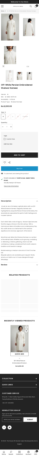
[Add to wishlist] (4, 162)
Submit (30, 420)
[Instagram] (10, 427)
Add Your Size (8, 144)
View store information (11, 186)
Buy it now (19, 168)
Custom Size (10, 139)
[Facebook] (4, 427)
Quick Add (19, 354)
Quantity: (4, 122)
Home (2, 11)
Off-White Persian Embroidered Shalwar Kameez (19, 362)
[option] (10, 41)
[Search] (31, 6)
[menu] (2, 6)
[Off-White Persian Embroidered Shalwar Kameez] (19, 338)
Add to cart (19, 155)
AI (7, 94)
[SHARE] (8, 162)
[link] (10, 307)
